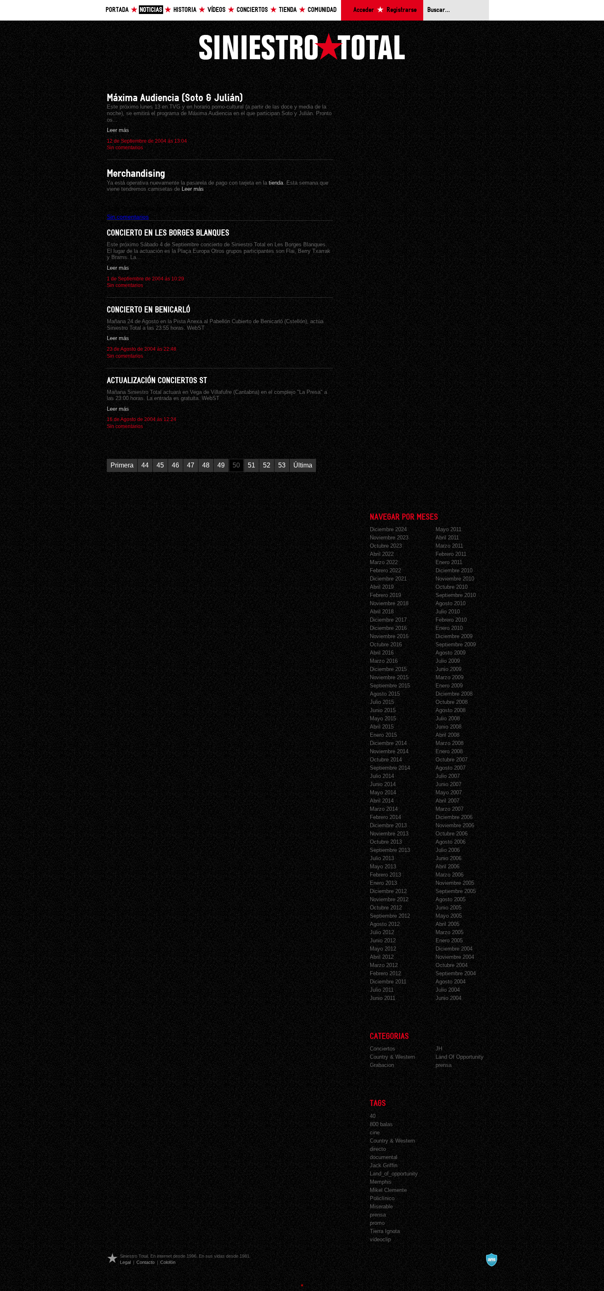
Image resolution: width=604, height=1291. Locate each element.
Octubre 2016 (386, 644)
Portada (117, 10)
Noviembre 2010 (455, 579)
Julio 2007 (448, 776)
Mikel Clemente (388, 1190)
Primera (122, 465)
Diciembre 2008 (454, 694)
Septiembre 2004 (456, 973)
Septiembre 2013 (390, 850)
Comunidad (322, 10)
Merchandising (136, 173)
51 (251, 465)
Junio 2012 (383, 940)
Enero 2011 (449, 562)
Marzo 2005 (449, 932)
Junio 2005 (448, 908)
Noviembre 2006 (455, 825)
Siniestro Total (302, 46)
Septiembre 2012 (390, 916)
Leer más (118, 130)
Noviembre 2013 (389, 834)
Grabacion (382, 1065)
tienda (275, 183)
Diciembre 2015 (388, 669)
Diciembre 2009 (454, 636)
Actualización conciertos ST (157, 380)
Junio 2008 (448, 727)
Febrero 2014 (385, 817)
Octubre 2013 (386, 842)
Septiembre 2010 (456, 595)
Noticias (151, 10)
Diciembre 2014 (388, 743)
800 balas (381, 1124)
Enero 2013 (383, 883)
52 (266, 465)
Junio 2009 (448, 669)
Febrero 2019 (385, 595)
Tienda (288, 10)
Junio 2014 (383, 784)
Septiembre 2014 (390, 768)
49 (221, 465)
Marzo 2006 (449, 875)
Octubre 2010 (452, 587)
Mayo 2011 (448, 529)
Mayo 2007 (449, 792)
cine (375, 1132)
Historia (184, 10)
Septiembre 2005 (456, 891)
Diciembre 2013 (388, 825)
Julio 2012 (382, 932)
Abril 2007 (447, 801)
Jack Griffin (383, 1165)
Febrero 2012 (385, 973)
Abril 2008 (447, 735)
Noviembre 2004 (455, 957)
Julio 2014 (382, 776)
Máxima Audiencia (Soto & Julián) (175, 98)
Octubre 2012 (386, 908)
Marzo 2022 (384, 562)
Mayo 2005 (449, 916)
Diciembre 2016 (388, 628)
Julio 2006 (448, 850)
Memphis (381, 1182)
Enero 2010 (449, 628)
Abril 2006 (447, 866)
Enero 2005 (449, 940)
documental (383, 1157)
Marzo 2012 (384, 965)
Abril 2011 (447, 537)
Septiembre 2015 (390, 686)
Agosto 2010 (451, 603)
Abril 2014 (382, 801)
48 (206, 465)
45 (160, 465)
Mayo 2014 (383, 792)
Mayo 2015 (383, 718)
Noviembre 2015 (389, 677)
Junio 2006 (448, 858)
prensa (444, 1065)
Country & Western (392, 1057)
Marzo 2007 (449, 809)
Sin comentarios (125, 147)
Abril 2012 (382, 957)
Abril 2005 (447, 924)
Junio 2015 (383, 710)
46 (175, 465)
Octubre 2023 (386, 546)
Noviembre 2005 (455, 883)
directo (378, 1149)
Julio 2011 (382, 990)
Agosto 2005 (451, 899)
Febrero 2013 (385, 875)
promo (377, 1223)
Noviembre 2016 (389, 636)
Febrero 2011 (451, 554)
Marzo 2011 (449, 546)
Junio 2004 (448, 998)
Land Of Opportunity (460, 1057)
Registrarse (402, 10)
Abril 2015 (382, 727)
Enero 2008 (449, 751)
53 (282, 465)
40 (373, 1116)
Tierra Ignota (385, 1231)
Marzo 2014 (384, 809)
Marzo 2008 (449, 743)
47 (190, 465)
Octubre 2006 (452, 834)
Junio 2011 (382, 998)
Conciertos (252, 10)
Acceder (363, 10)
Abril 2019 (382, 587)
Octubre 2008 (452, 702)
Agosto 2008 (451, 710)
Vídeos (216, 10)
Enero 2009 (449, 686)
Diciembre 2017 (388, 620)
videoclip (380, 1239)
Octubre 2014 (386, 760)
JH (439, 1049)
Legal (125, 1262)
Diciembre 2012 (388, 891)
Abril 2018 (382, 611)
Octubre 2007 (452, 760)
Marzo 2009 (449, 677)
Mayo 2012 (383, 949)
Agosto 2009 (451, 653)
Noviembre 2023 (389, 537)
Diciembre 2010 (454, 570)
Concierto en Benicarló (148, 310)
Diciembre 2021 (388, 579)
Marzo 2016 (384, 661)
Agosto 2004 (451, 982)
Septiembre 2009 (456, 644)
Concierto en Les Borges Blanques (168, 233)
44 (145, 465)
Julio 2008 (448, 718)
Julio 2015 (382, 702)
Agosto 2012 (385, 924)
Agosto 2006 (451, 842)
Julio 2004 (448, 990)
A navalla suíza (491, 1259)
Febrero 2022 (385, 570)
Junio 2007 (448, 784)
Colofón (167, 1262)
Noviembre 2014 (389, 751)
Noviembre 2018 (389, 603)
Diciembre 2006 (454, 817)
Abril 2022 (382, 554)
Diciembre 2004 (454, 949)
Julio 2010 (448, 611)
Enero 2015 (383, 735)
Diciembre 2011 (388, 982)
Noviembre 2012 (389, 899)
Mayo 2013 (383, 866)
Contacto (145, 1262)
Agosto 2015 (385, 694)
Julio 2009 (448, 661)
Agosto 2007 (451, 768)
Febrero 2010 (451, 620)
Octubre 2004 (452, 965)
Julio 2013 (382, 858)
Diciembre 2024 (388, 529)
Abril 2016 (382, 653)
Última (302, 465)
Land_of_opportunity (394, 1174)
